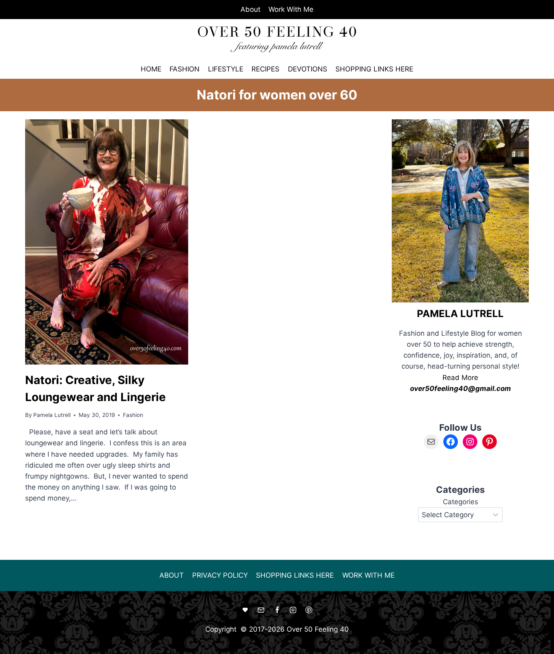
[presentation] (106, 241)
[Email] (261, 610)
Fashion (185, 69)
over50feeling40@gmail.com (460, 388)
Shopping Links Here (374, 69)
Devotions (307, 69)
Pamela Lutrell (52, 415)
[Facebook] (277, 610)
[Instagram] (293, 610)
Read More (460, 377)
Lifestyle (225, 69)
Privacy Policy (220, 575)
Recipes (265, 69)
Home (151, 69)
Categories (460, 502)
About (250, 9)
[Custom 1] (245, 610)
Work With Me (291, 9)
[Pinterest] (309, 610)
